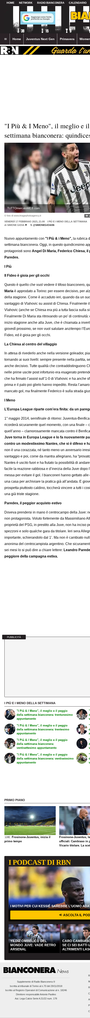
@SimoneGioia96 (43, 225)
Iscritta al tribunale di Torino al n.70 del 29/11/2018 (36, 986)
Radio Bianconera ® (44, 981)
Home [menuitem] (16, 39)
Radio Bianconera (50, 3)
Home (10, 3)
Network (26, 3)
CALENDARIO (78, 3)
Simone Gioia (15, 225)
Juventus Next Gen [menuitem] (40, 39)
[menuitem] (5, 39)
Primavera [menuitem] (67, 39)
